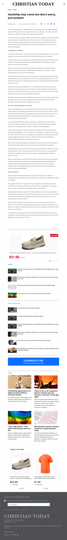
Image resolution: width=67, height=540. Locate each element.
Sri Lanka (37, 102)
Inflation (10, 87)
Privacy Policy (42, 509)
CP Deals (33, 260)
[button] (3, 4)
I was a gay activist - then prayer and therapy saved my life (19, 428)
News (14, 9)
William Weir (11, 24)
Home (9, 9)
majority (10, 91)
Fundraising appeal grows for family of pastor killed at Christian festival (19, 393)
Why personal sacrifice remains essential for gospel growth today (46, 428)
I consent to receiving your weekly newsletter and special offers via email (27, 500)
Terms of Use (33, 509)
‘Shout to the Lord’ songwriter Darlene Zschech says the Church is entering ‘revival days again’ (46, 394)
